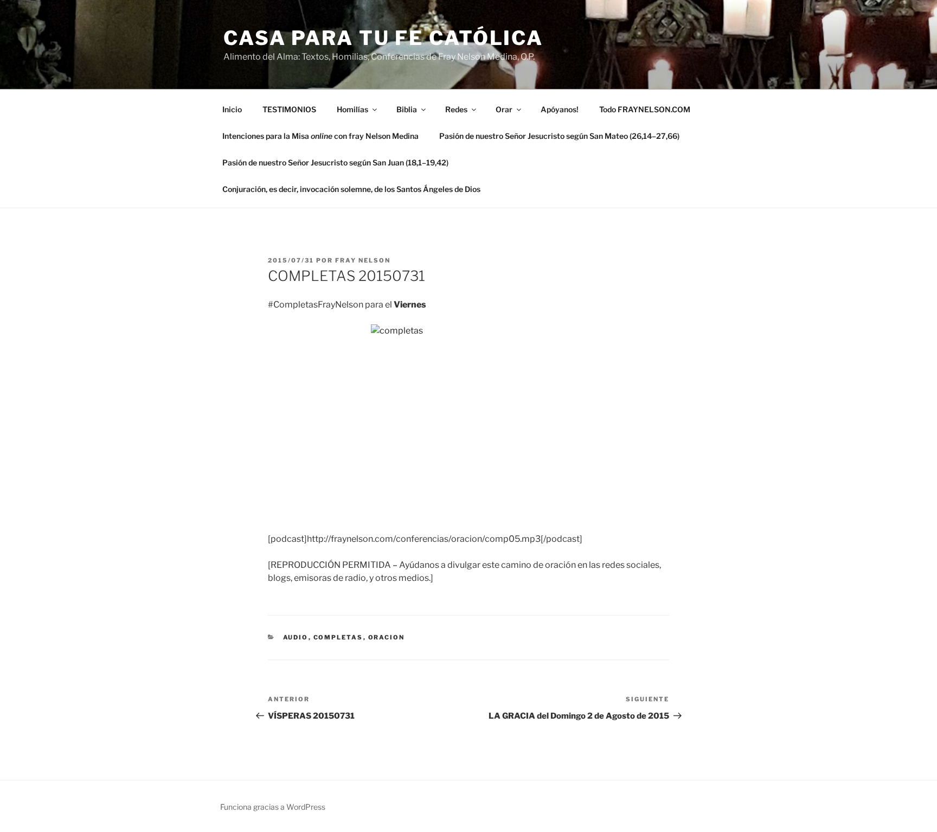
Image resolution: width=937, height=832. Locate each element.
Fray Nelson (362, 260)
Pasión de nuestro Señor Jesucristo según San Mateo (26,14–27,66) (559, 135)
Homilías (352, 109)
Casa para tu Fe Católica (383, 38)
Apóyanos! (560, 109)
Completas (338, 637)
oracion (386, 637)
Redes (456, 109)
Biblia (406, 109)
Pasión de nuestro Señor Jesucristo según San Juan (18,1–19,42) (335, 162)
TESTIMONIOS (289, 109)
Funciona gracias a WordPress (272, 806)
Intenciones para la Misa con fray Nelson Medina (320, 135)
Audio (296, 637)
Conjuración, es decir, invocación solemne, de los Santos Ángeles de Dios (351, 189)
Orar (504, 109)
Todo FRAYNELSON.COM (644, 109)
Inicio (232, 109)
